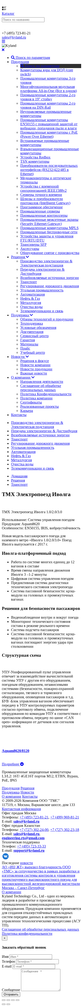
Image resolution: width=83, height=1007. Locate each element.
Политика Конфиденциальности (45, 394)
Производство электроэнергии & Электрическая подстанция (46, 263)
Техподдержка (31, 323)
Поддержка (20, 315)
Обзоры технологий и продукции (46, 319)
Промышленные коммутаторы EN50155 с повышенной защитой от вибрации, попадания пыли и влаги (48, 124)
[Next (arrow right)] (8, 1004)
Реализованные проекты (39, 406)
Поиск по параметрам (32, 58)
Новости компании (35, 365)
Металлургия (30, 303)
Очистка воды (31, 307)
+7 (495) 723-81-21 (34, 817)
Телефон (8, 961)
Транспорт (28, 282)
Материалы (29, 344)
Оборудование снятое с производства (49, 253)
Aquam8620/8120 (15, 751)
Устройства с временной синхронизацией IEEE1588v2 (43, 188)
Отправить (11, 994)
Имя (5, 957)
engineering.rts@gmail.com (23, 838)
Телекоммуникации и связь (41, 311)
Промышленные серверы (40, 211)
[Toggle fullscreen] (13, 1000)
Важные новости (33, 373)
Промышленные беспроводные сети (48, 232)
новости (26, 863)
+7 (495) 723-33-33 (31, 846)
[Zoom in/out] (17, 1000)
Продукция (20, 62)
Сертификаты (31, 402)
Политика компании (36, 398)
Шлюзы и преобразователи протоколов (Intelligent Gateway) (45, 201)
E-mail (7, 966)
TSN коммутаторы (34, 161)
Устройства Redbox (35, 157)
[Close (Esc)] (4, 1000)
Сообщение (11, 990)
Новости (18, 357)
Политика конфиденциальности (27, 933)
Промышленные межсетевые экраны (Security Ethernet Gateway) (49, 222)
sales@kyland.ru (14, 37)
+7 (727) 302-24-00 (34, 830)
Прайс (25, 348)
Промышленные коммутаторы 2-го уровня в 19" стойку (47, 97)
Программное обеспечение (41, 207)
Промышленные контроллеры (44, 215)
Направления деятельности (41, 382)
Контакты (19, 415)
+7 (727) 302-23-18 (64, 830)
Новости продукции (36, 369)
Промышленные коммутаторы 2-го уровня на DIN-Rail (47, 105)
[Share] (8, 1000)
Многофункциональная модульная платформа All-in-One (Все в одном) (48, 89)
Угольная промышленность (41, 290)
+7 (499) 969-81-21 (64, 817)
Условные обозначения (38, 328)
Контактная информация (21, 809)
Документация (31, 332)
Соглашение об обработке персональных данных (40, 388)
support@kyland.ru (28, 850)
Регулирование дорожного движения (49, 286)
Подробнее (11, 764)
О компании (21, 377)
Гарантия (27, 340)
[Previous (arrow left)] (4, 1004)
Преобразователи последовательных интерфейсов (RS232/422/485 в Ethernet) (49, 170)
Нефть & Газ (30, 298)
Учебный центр (32, 352)
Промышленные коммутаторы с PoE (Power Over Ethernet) (49, 134)
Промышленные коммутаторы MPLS (49, 228)
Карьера (26, 411)
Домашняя (19, 476)
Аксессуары (29, 249)
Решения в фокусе (34, 361)
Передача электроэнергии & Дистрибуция (44, 431)
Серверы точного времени (41, 195)
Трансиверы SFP (33, 244)
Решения (18, 257)
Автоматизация (32, 294)
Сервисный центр (34, 336)
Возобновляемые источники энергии (49, 278)
